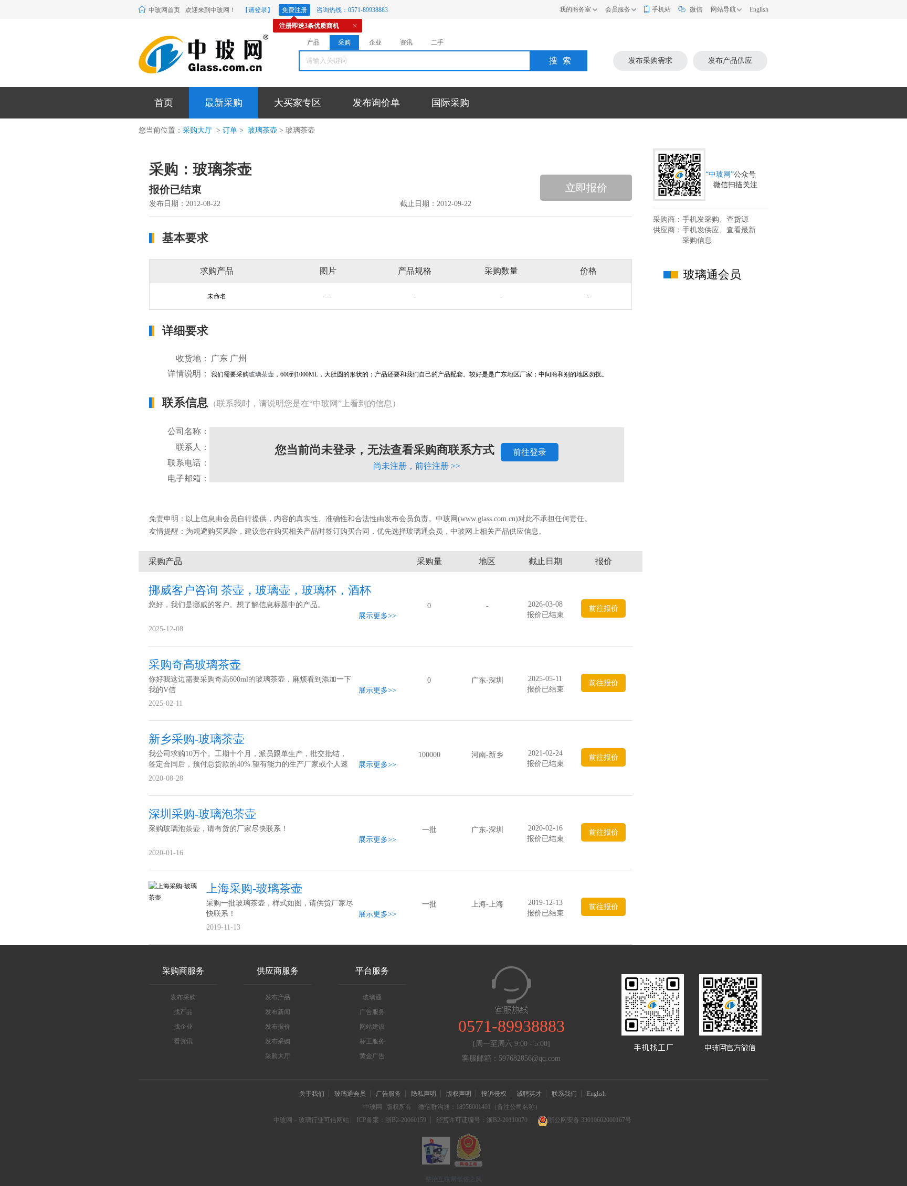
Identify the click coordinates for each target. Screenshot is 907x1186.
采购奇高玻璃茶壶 (195, 664)
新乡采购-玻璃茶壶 (197, 739)
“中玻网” (719, 174)
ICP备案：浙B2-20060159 (391, 1120)
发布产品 (277, 997)
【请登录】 (257, 10)
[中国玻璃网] (190, 54)
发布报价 (277, 1026)
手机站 (661, 9)
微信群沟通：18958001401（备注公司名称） (479, 1106)
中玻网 (372, 1106)
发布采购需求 (650, 60)
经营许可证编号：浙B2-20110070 (482, 1120)
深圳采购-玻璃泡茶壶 (202, 814)
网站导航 (723, 9)
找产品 (183, 1012)
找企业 (183, 1026)
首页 (163, 103)
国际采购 (450, 103)
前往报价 (603, 608)
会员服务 (617, 9)
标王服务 (372, 1041)
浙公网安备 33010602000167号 (589, 1120)
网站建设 (372, 1026)
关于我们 (311, 1093)
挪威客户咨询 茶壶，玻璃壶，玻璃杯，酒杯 (260, 590)
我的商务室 (575, 9)
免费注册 (294, 10)
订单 (230, 130)
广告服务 (372, 1012)
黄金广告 (372, 1056)
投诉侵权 (494, 1093)
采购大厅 (197, 130)
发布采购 (183, 997)
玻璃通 (372, 997)
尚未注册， (416, 465)
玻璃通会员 (350, 1093)
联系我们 (564, 1093)
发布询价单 (376, 103)
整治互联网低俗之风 (453, 1179)
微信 (696, 9)
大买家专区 (297, 103)
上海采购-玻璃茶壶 (254, 888)
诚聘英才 (529, 1093)
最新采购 (223, 103)
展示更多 (373, 616)
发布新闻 (277, 1012)
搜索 (562, 60)
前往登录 (529, 452)
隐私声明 (423, 1093)
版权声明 (458, 1093)
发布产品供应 (730, 60)
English (759, 9)
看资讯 (183, 1041)
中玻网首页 (164, 10)
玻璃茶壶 (261, 130)
